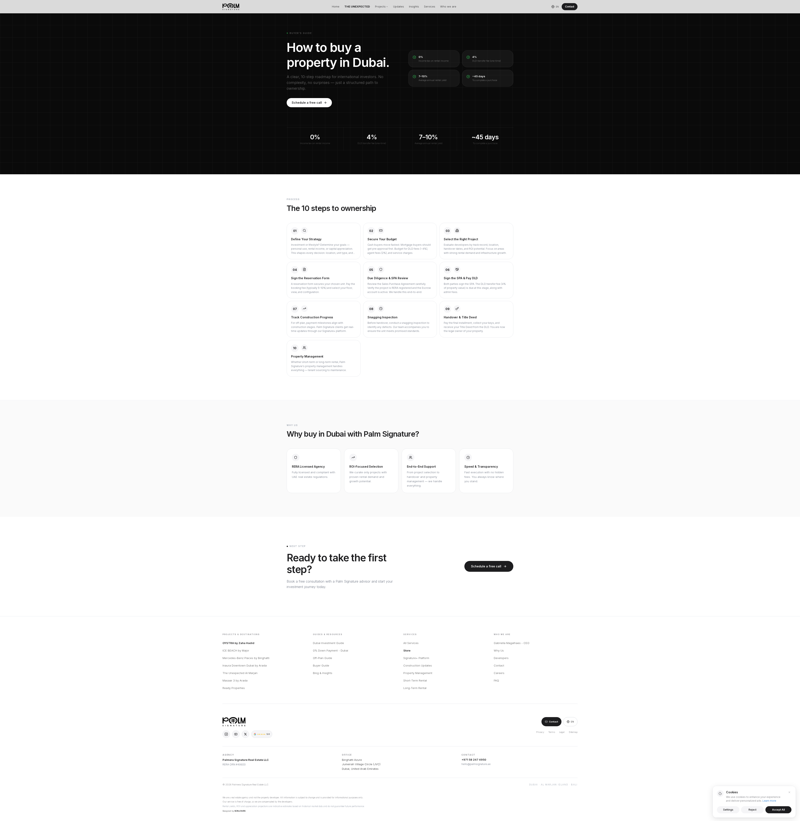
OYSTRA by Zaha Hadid (238, 643)
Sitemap (573, 732)
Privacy (540, 732)
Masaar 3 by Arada (235, 680)
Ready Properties (233, 688)
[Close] (789, 792)
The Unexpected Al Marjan (240, 673)
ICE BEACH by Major (235, 650)
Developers (501, 658)
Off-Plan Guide (322, 658)
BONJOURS (240, 811)
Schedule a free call (307, 102)
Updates (398, 6)
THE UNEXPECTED (357, 6)
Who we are (448, 6)
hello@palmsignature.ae (476, 764)
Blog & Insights (322, 673)
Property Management (417, 673)
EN (572, 721)
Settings (728, 809)
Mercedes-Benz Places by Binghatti (245, 658)
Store (406, 650)
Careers (499, 673)
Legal (562, 732)
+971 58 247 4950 (473, 759)
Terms (551, 732)
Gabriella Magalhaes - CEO (511, 643)
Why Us (499, 650)
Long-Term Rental (414, 688)
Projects (380, 6)
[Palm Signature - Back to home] (230, 6)
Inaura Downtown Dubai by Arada (244, 665)
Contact (569, 6)
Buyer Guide (321, 665)
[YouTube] (236, 734)
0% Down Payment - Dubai (330, 650)
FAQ (496, 680)
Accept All (778, 809)
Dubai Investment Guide (328, 643)
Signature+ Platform (416, 658)
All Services (411, 643)
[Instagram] (226, 734)
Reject (752, 809)
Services (429, 6)
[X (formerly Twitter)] (245, 734)
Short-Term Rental (415, 680)
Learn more (769, 800)
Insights (414, 6)
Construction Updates (417, 665)
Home (335, 6)
